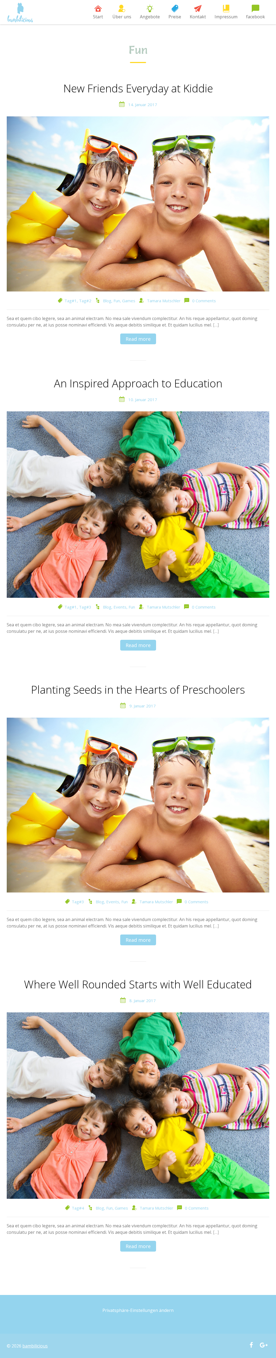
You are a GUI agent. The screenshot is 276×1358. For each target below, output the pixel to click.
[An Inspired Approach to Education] (138, 504)
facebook (255, 17)
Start (98, 17)
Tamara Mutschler (164, 300)
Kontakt (198, 17)
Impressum (226, 17)
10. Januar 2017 (142, 399)
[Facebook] (251, 1346)
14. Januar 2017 (142, 104)
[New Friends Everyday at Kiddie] (138, 203)
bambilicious (35, 1346)
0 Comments (204, 300)
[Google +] (263, 1346)
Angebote (150, 17)
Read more (138, 339)
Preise (174, 17)
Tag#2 (85, 300)
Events (119, 607)
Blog (107, 300)
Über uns (121, 17)
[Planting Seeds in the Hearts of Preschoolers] (138, 805)
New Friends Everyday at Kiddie (138, 89)
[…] (216, 325)
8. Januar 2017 (142, 1000)
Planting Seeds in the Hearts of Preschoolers (138, 690)
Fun (116, 300)
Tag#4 (78, 1208)
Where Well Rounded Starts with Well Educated (138, 985)
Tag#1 (70, 300)
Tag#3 (85, 607)
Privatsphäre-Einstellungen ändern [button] (138, 1310)
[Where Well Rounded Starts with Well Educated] (138, 1105)
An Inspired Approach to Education (138, 384)
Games (128, 300)
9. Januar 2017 (142, 705)
